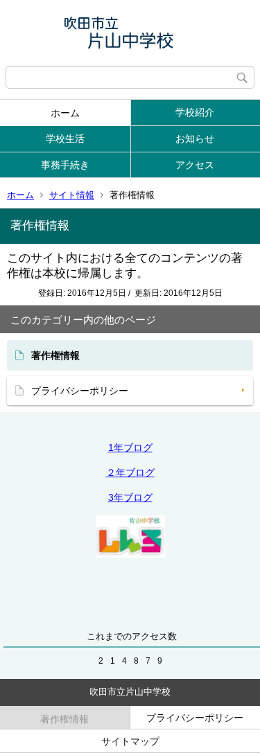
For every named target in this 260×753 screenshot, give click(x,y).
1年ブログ (130, 447)
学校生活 (65, 138)
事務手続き (65, 164)
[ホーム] (130, 32)
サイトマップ (130, 741)
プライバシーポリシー (79, 390)
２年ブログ (130, 472)
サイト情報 (71, 195)
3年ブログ (130, 497)
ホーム (65, 112)
